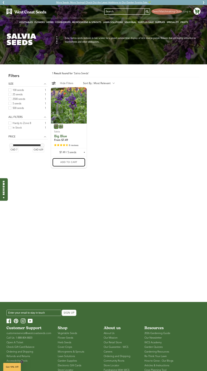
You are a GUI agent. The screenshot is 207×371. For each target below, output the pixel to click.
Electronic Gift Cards (69, 365)
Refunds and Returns (18, 356)
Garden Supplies (67, 360)
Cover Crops (65, 347)
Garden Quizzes (153, 347)
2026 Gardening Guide (157, 333)
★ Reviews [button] (4, 189)
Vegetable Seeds (67, 333)
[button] (197, 11)
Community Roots (114, 360)
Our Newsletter (153, 337)
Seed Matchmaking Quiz (167, 11)
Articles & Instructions (156, 365)
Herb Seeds (64, 342)
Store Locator (111, 365)
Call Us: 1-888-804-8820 (19, 337)
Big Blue (60, 136)
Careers (108, 351)
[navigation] (28, 115)
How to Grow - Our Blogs (158, 360)
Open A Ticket (14, 342)
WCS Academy (153, 342)
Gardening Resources (156, 351)
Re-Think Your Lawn (155, 356)
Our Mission (111, 337)
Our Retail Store (113, 342)
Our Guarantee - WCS (116, 347)
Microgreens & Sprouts (71, 351)
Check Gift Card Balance (20, 347)
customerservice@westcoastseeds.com (28, 333)
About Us (109, 333)
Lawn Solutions (66, 356)
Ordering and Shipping (19, 351)
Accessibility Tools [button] (16, 360)
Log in (187, 11)
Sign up (69, 312)
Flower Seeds (65, 337)
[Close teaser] (21, 362)
